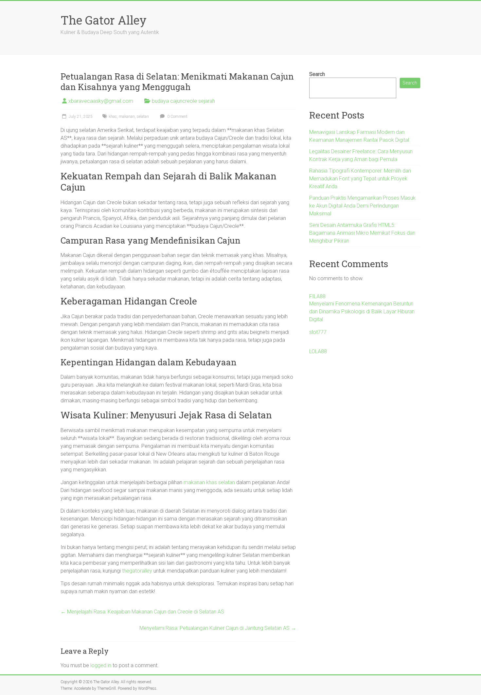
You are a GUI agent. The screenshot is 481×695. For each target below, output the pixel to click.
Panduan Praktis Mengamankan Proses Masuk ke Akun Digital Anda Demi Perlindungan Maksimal (362, 206)
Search (317, 74)
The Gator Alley (104, 20)
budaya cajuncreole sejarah (183, 101)
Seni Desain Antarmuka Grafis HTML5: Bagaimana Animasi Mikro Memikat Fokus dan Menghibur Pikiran (362, 233)
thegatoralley (137, 571)
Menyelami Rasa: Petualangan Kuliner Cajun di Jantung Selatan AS (217, 628)
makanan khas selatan (209, 482)
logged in (100, 665)
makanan (127, 116)
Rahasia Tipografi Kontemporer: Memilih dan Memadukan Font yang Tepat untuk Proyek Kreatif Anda (360, 179)
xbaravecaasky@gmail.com (100, 101)
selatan (143, 116)
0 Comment (176, 116)
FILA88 (317, 296)
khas (113, 116)
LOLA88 (318, 351)
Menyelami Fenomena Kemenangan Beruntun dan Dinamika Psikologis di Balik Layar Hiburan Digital (362, 311)
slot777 (318, 332)
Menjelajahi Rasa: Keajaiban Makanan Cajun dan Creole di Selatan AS (142, 612)
